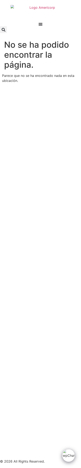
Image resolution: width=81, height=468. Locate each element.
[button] (3, 29)
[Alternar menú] (40, 24)
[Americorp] (40, 13)
